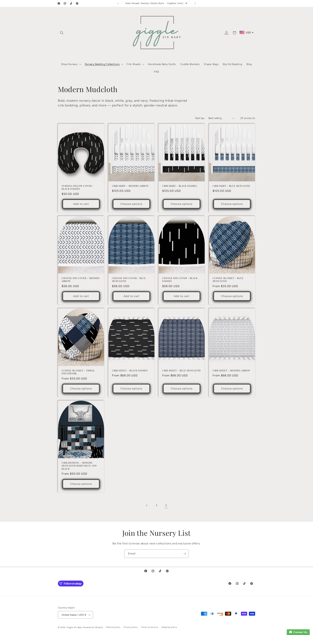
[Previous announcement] (118, 3)
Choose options (131, 203)
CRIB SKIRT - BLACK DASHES (179, 185)
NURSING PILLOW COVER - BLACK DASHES (78, 187)
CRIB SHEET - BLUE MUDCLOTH (181, 370)
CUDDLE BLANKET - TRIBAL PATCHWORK (78, 372)
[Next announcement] (195, 3)
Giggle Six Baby (74, 627)
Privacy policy (131, 627)
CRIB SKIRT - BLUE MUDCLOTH (231, 185)
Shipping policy (169, 627)
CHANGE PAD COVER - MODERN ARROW (81, 280)
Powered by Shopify (93, 627)
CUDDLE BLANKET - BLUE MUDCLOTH (228, 280)
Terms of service (149, 627)
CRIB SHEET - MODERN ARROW (231, 370)
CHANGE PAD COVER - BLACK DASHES (180, 280)
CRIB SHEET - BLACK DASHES (130, 370)
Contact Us (299, 632)
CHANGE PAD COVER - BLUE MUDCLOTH (129, 280)
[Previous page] (147, 505)
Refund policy (113, 627)
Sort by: (200, 118)
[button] (62, 33)
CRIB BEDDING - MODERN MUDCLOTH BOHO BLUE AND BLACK (79, 465)
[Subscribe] (185, 553)
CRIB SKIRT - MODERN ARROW (130, 185)
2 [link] (166, 505)
